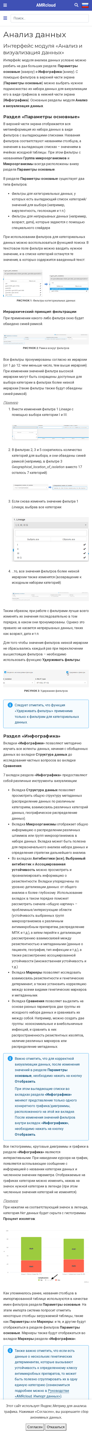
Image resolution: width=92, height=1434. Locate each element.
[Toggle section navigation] (5, 18)
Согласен (35, 1427)
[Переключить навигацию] (5, 5)
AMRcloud (46, 5)
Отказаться (56, 1427)
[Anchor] (66, 52)
